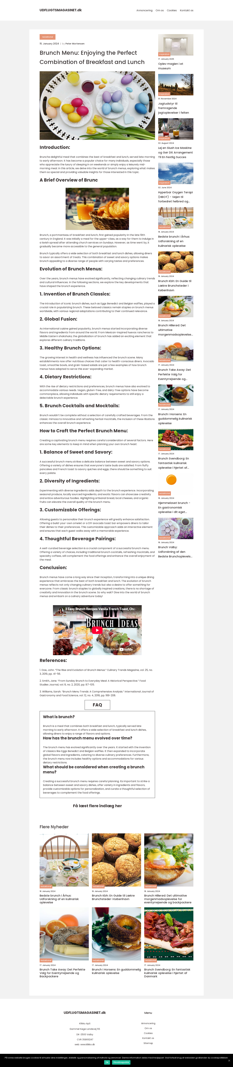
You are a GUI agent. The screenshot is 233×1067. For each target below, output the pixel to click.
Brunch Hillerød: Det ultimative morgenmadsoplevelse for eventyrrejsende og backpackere (174, 330)
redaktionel (47, 37)
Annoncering (144, 10)
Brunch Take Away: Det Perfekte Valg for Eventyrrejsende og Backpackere (174, 374)
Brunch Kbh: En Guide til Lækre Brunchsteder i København (174, 285)
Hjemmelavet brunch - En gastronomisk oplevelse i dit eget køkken (174, 507)
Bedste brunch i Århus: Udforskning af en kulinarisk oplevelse (174, 241)
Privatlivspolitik (121, 1062)
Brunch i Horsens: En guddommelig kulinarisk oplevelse (175, 418)
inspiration (164, 54)
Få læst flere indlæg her (97, 806)
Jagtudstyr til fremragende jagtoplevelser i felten (173, 108)
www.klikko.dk (87, 1044)
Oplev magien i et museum (170, 66)
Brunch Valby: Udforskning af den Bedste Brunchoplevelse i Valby (175, 552)
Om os (160, 10)
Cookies (172, 10)
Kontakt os (186, 10)
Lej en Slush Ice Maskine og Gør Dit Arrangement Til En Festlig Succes (175, 152)
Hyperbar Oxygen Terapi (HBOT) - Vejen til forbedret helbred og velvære (175, 197)
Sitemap (148, 1043)
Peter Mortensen (74, 44)
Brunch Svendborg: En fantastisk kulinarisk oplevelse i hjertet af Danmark (173, 463)
